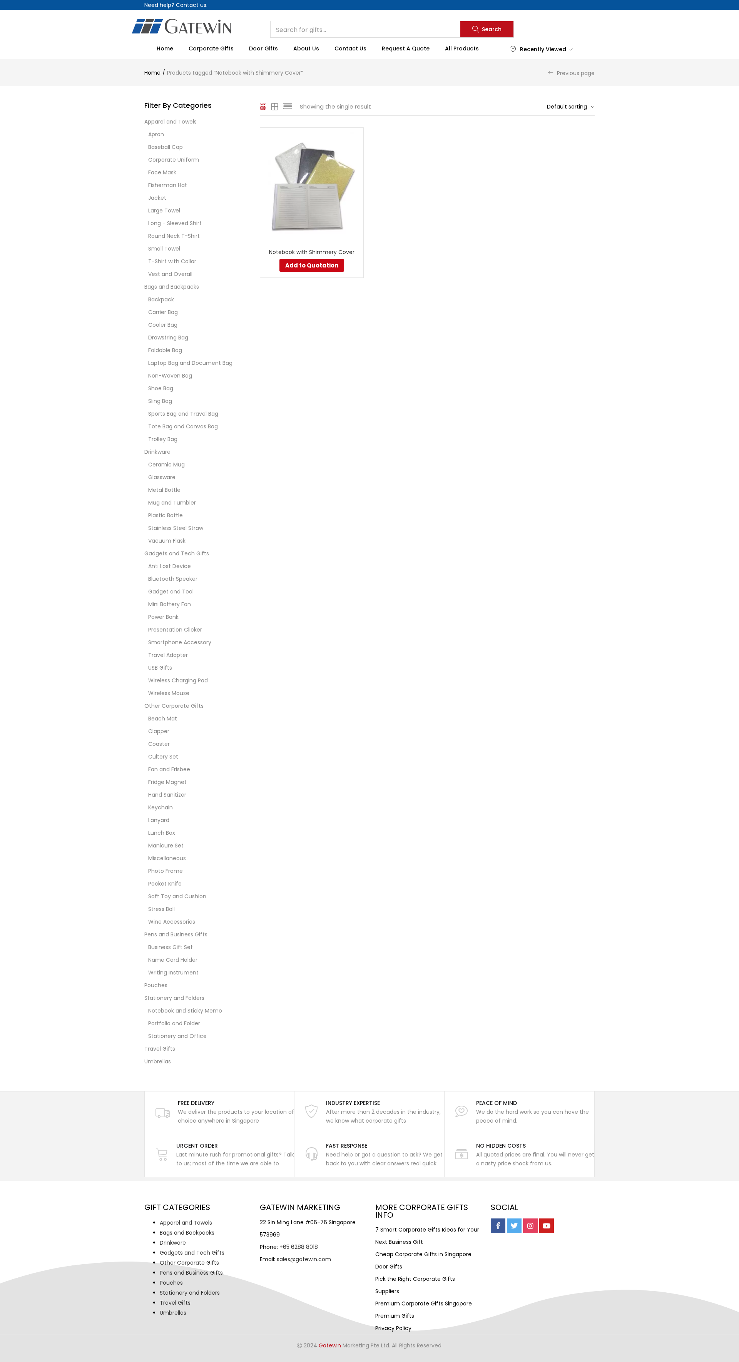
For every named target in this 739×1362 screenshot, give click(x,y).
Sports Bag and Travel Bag (183, 414)
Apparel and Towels (170, 121)
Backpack (161, 299)
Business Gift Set (170, 947)
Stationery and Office (177, 1036)
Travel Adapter (168, 655)
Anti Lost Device (169, 566)
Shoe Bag (160, 388)
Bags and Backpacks (171, 287)
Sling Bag (160, 401)
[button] (569, 106)
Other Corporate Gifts (174, 706)
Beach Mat (162, 718)
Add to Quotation (311, 265)
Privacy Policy (393, 1328)
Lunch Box (161, 833)
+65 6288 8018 (298, 1247)
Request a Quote (406, 48)
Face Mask (162, 172)
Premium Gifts (394, 1316)
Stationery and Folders (174, 998)
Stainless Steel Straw (175, 528)
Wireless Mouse (168, 693)
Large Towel (164, 210)
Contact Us (350, 48)
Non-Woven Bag (170, 375)
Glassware (162, 477)
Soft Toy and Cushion (177, 896)
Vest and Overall (170, 274)
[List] (287, 106)
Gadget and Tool (171, 591)
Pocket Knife (165, 883)
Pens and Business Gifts (175, 934)
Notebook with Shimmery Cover (311, 252)
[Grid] (263, 106)
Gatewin (330, 1345)
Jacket (157, 198)
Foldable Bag (165, 350)
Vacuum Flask (167, 541)
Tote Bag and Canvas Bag (183, 426)
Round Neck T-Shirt (174, 236)
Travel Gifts (159, 1049)
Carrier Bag (163, 312)
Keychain (160, 807)
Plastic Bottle (165, 515)
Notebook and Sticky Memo (185, 1010)
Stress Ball (161, 909)
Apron (156, 134)
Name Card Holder (172, 960)
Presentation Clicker (175, 629)
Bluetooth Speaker (172, 579)
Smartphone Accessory (179, 642)
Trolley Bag (162, 439)
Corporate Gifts (211, 48)
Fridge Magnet (167, 782)
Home (165, 48)
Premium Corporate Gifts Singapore (423, 1303)
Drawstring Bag (168, 337)
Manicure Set (166, 845)
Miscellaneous (167, 858)
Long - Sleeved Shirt (175, 223)
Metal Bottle (164, 490)
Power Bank (163, 617)
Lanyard (158, 820)
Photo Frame (165, 871)
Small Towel (164, 248)
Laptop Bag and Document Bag (190, 363)
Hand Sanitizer (167, 795)
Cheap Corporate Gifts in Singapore (423, 1254)
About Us (306, 48)
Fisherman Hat (167, 185)
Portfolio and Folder (174, 1023)
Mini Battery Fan (169, 604)
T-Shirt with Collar (172, 261)
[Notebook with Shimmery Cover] (311, 185)
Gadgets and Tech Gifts (176, 553)
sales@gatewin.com (304, 1259)
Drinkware (157, 452)
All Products (462, 48)
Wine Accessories (171, 922)
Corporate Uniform (173, 160)
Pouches (155, 985)
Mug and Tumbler (172, 502)
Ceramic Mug (166, 464)
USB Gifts (160, 668)
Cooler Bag (162, 325)
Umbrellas (157, 1061)
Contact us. (191, 5)
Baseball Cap (165, 147)
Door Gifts (263, 48)
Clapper (158, 731)
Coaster (159, 744)
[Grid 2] (275, 106)
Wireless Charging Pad (178, 680)
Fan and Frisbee (169, 769)
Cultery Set (163, 756)
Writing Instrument (173, 972)
